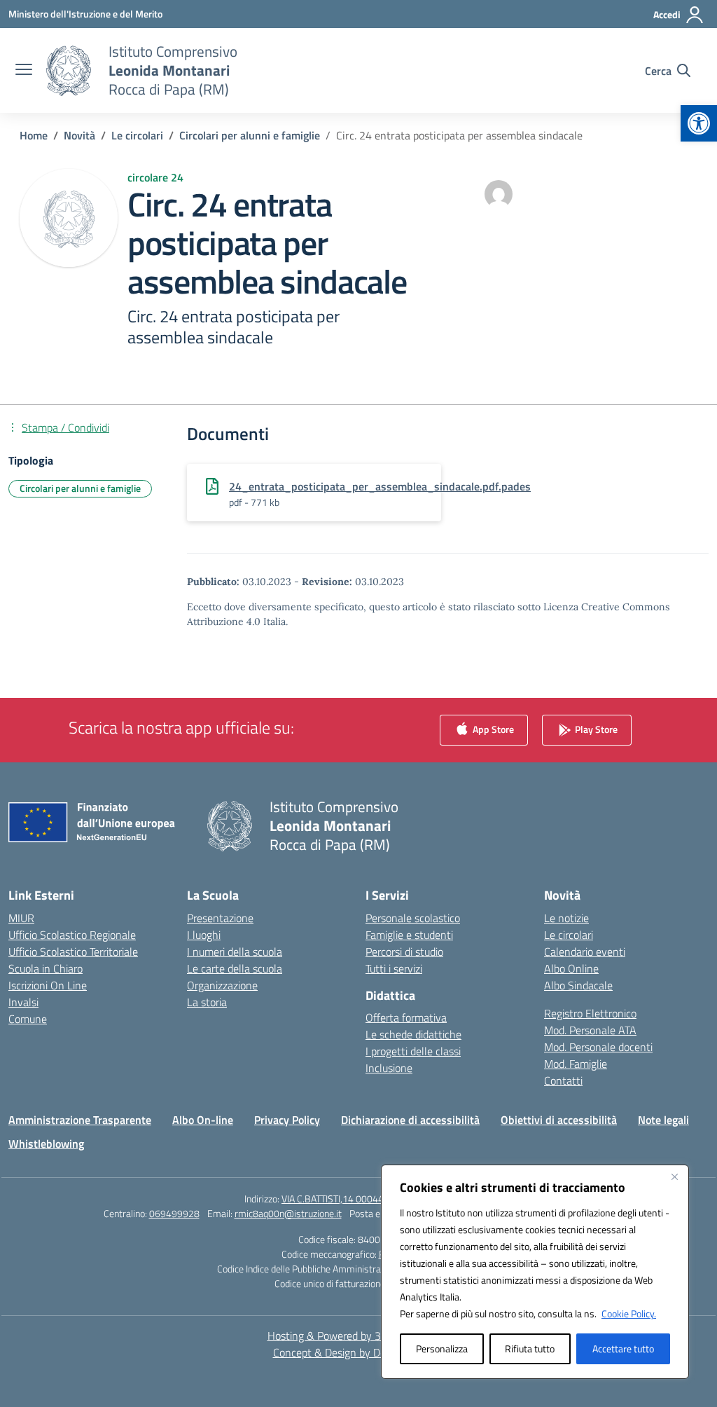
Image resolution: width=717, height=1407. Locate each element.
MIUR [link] (21, 918)
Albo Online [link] (571, 968)
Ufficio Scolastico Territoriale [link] (73, 951)
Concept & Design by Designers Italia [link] (359, 1352)
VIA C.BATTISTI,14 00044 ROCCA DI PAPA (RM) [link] (377, 1198)
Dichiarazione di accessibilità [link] (410, 1119)
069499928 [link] (174, 1213)
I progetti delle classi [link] (413, 1051)
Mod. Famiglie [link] (575, 1063)
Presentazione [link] (220, 918)
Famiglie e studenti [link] (409, 934)
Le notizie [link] (566, 918)
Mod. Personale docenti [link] (598, 1046)
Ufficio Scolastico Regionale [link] (72, 934)
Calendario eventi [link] (584, 951)
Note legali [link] (663, 1119)
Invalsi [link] (23, 1002)
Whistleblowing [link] (46, 1143)
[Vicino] (674, 1176)
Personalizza (442, 1348)
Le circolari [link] (568, 934)
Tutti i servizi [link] (394, 968)
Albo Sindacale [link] (578, 985)
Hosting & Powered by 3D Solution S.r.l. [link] (358, 1335)
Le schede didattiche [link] (413, 1034)
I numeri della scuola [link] (234, 951)
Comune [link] (27, 1018)
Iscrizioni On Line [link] (47, 985)
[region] (535, 1272)
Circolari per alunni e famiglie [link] (80, 488)
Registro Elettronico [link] (590, 1013)
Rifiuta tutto (530, 1348)
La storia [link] (207, 1002)
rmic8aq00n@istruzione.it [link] (288, 1213)
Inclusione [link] (389, 1067)
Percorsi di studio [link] (404, 951)
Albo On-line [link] (202, 1119)
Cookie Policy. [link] (628, 1313)
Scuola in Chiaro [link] (45, 968)
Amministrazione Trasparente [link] (79, 1119)
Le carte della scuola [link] (234, 968)
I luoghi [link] (204, 934)
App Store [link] (492, 728)
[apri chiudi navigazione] (23, 70)
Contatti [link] (563, 1080)
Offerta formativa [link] (406, 1017)
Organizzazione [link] (222, 985)
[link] (699, 123)
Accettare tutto (623, 1348)
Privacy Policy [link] (287, 1119)
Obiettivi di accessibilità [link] (559, 1119)
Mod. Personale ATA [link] (590, 1030)
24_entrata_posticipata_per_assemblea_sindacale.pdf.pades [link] (380, 486)
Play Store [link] (595, 728)
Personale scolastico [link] (413, 918)
